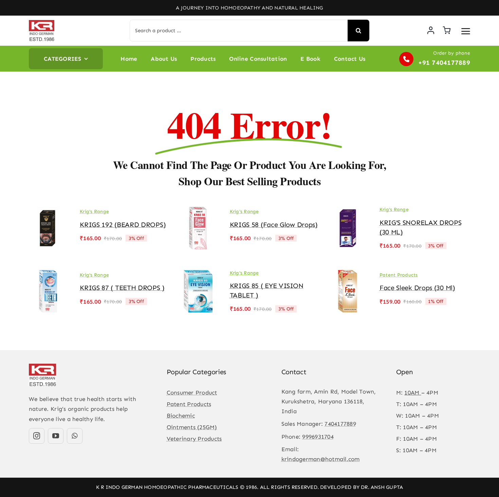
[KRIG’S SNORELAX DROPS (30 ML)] (348, 211)
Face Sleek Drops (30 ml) (417, 288)
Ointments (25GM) (192, 427)
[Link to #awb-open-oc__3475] (465, 31)
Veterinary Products (194, 438)
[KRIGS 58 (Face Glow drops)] (198, 211)
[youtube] (55, 436)
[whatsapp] (74, 436)
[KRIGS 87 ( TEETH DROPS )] (48, 274)
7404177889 (340, 423)
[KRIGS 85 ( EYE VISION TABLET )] (198, 274)
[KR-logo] (41, 22)
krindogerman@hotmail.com (320, 459)
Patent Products (399, 275)
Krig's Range (94, 211)
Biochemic (181, 415)
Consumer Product (192, 392)
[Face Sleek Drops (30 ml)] (348, 274)
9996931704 (318, 436)
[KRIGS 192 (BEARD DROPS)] (48, 211)
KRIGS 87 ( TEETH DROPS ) (122, 288)
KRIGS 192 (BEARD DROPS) (123, 225)
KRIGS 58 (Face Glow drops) (274, 225)
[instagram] (36, 436)
